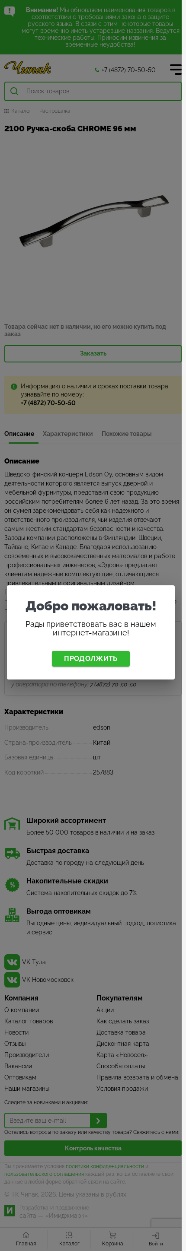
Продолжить (90, 658)
